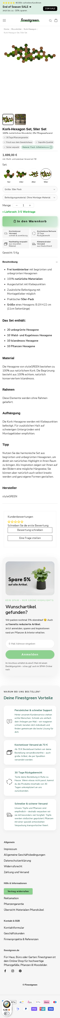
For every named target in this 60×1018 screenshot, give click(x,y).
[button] (8, 119)
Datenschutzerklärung (17, 860)
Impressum (10, 849)
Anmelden (30, 654)
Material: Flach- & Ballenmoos (36, 147)
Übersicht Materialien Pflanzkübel (24, 910)
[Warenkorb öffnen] (56, 20)
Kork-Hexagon (30, 29)
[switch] (7, 1013)
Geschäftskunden (14, 933)
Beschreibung (10, 262)
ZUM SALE (50, 8)
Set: (4, 164)
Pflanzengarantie (14, 904)
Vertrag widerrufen (18, 891)
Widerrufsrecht (13, 866)
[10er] (21, 174)
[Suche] (50, 20)
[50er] (46, 174)
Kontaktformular (14, 928)
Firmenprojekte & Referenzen (21, 939)
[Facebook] (5, 971)
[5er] (9, 174)
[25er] (33, 174)
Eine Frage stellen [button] (30, 538)
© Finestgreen (30, 984)
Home (6, 29)
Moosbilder (16, 29)
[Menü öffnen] (4, 20)
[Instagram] (12, 971)
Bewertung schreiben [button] (30, 530)
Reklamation (11, 898)
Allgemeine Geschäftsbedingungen (24, 855)
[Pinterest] (20, 971)
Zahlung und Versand (16, 872)
